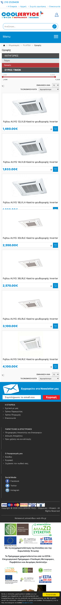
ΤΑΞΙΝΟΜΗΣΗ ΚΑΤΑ (28, 89)
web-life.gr (41, 518)
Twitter (13, 485)
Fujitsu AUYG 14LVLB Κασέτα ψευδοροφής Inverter (30, 162)
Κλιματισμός (14, 45)
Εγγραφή (9, 460)
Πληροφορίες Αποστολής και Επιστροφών (23, 432)
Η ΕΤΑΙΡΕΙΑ (10, 405)
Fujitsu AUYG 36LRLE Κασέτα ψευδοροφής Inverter (30, 278)
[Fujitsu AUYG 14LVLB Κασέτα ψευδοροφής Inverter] (30, 147)
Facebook (14, 481)
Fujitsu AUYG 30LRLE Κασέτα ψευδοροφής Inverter (30, 238)
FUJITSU (27, 45)
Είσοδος (8, 457)
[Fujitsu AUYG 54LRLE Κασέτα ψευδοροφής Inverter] (30, 344)
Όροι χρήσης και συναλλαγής (18, 439)
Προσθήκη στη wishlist (51, 129)
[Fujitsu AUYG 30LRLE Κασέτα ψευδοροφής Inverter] (30, 223)
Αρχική (23, 6)
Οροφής (7, 65)
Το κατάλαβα (51, 594)
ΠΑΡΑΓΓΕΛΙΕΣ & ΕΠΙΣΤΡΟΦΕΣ (18, 429)
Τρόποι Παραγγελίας (14, 411)
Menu (6, 36)
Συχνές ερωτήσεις (38, 6)
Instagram (14, 490)
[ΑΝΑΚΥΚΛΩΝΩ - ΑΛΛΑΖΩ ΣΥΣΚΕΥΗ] (28, 529)
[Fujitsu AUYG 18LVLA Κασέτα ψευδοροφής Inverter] (30, 187)
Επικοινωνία (54, 6)
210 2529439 (11, 2)
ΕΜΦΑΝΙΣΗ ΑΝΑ (43, 85)
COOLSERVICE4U (23, 14)
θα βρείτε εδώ (27, 602)
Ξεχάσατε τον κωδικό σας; (17, 463)
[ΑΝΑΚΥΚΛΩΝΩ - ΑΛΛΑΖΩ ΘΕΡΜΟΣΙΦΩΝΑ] (28, 575)
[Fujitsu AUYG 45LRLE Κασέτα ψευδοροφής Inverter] (30, 304)
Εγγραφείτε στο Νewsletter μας (40, 388)
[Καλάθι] (55, 128)
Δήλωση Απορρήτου (14, 436)
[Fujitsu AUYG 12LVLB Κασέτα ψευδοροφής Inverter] (30, 106)
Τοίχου (7, 60)
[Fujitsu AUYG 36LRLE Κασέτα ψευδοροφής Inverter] (30, 263)
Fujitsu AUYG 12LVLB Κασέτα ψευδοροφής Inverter (30, 121)
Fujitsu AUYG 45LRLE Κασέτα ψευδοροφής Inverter (30, 318)
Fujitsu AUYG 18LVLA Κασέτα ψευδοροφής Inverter (30, 202)
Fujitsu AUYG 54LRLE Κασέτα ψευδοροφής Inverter (30, 359)
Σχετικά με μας (11, 408)
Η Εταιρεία (12, 6)
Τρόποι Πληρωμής (13, 415)
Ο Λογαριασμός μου (14, 453)
